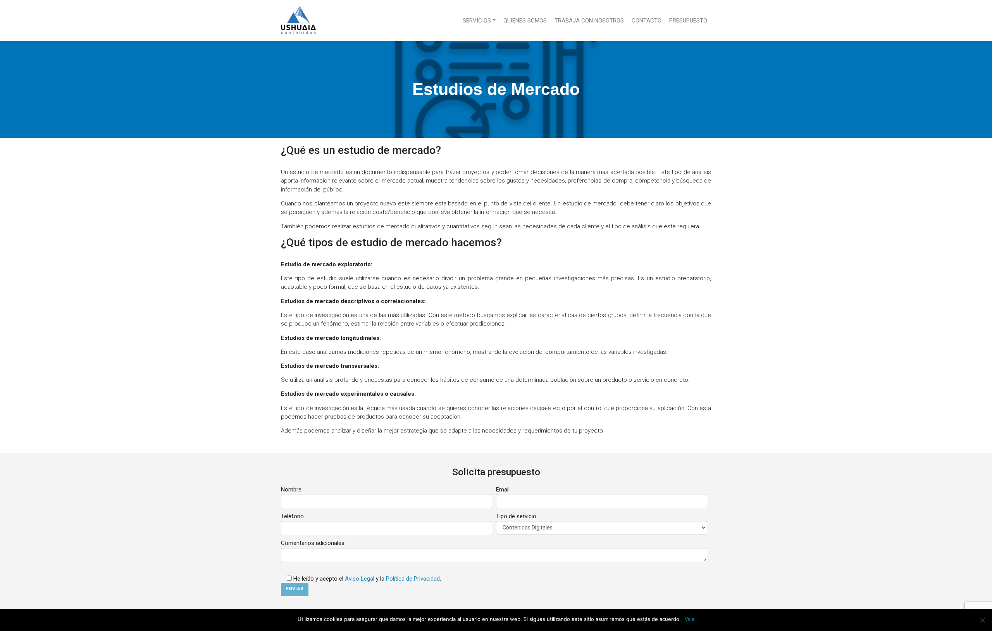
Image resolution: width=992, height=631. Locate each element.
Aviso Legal (359, 578)
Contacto (646, 20)
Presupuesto (688, 20)
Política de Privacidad (413, 578)
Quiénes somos (525, 20)
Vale (690, 619)
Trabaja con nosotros (589, 20)
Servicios (477, 20)
